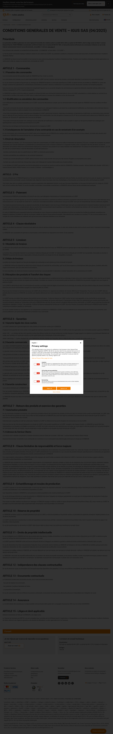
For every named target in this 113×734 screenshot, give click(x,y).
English (34, 342)
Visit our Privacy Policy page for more (42, 358)
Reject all (49, 388)
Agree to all (64, 388)
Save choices (56, 392)
